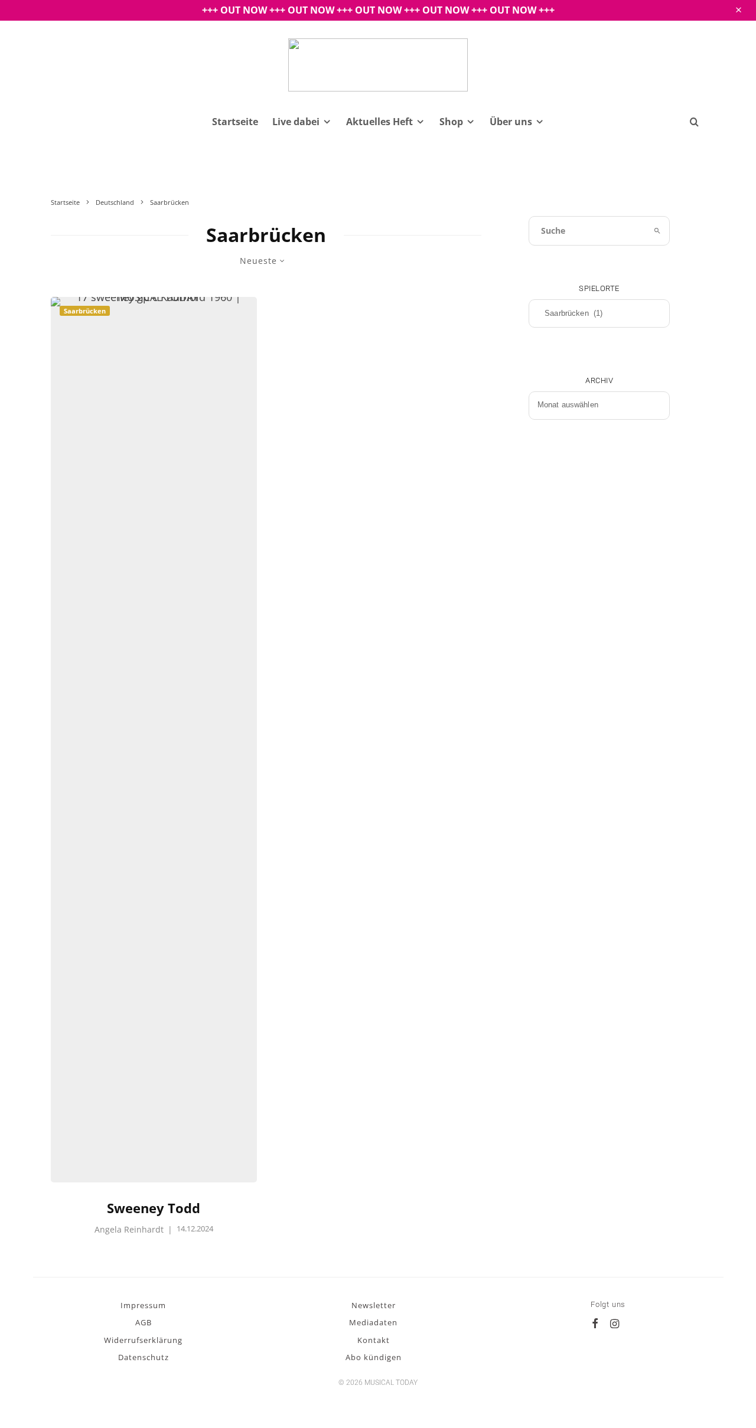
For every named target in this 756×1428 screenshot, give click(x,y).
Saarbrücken (85, 310)
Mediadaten (373, 1322)
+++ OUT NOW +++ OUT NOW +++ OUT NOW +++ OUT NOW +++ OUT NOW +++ (378, 10)
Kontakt (373, 1340)
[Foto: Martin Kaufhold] (154, 739)
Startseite (235, 121)
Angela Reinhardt (129, 1229)
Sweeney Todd (153, 1207)
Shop (451, 121)
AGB (143, 1322)
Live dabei (296, 121)
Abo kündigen (374, 1357)
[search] (658, 231)
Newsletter (373, 1305)
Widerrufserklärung (143, 1340)
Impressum (143, 1305)
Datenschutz (143, 1357)
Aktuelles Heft (379, 121)
